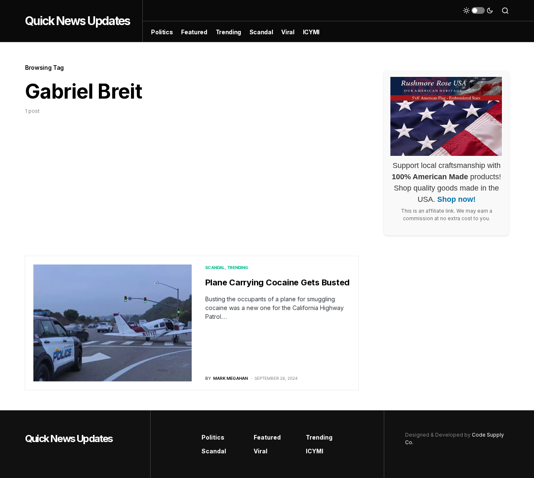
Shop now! (456, 199)
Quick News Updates (77, 21)
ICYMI (314, 451)
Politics (213, 437)
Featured (267, 437)
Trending (237, 267)
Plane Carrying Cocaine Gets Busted (277, 282)
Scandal (215, 267)
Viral (260, 451)
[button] (478, 10)
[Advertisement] (192, 177)
